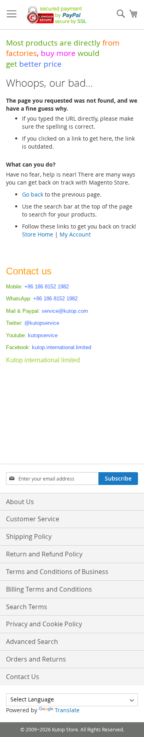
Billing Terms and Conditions (49, 589)
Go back (32, 194)
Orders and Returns (36, 659)
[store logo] (55, 15)
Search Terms (26, 606)
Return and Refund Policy (44, 554)
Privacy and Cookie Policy (44, 624)
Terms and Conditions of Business (57, 571)
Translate (67, 710)
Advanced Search (32, 641)
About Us (20, 501)
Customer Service (32, 519)
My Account (75, 234)
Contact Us (22, 676)
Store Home (37, 234)
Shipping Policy (29, 536)
